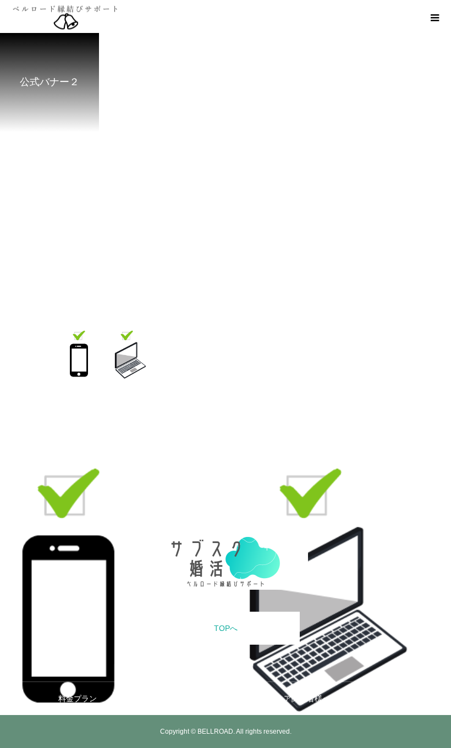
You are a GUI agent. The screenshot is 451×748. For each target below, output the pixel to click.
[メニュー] (434, 16)
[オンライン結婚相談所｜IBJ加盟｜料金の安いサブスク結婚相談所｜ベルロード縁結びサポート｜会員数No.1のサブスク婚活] (225, 562)
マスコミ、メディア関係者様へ (276, 698)
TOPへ (226, 628)
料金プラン (77, 698)
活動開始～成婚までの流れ (159, 698)
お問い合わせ (369, 698)
